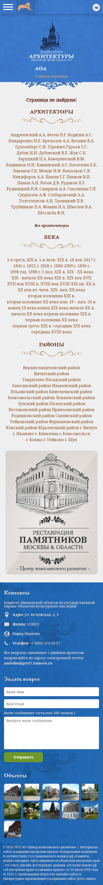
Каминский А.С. (52, 165)
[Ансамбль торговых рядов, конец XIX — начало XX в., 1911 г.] (12, 829)
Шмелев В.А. (79, 207)
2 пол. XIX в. (54, 272)
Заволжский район (31, 385)
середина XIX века (72, 326)
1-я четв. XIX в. (54, 260)
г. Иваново (23, 433)
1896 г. (84, 266)
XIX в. (60, 278)
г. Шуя (71, 439)
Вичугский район (51, 373)
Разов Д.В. (50, 183)
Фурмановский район (71, 421)
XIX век (74, 278)
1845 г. (19, 266)
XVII (87, 278)
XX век (25, 290)
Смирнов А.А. (53, 189)
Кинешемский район (70, 391)
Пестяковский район (29, 409)
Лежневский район (75, 397)
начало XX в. (82, 308)
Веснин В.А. (82, 141)
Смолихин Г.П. (82, 189)
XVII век (15, 284)
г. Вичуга (88, 427)
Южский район (21, 427)
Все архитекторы (51, 225)
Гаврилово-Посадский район (51, 379)
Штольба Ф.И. (51, 213)
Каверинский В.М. (66, 159)
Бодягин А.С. (80, 135)
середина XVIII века (51, 332)
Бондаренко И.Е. (25, 141)
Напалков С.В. (76, 171)
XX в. (91, 284)
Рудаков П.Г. (73, 183)
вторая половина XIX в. (51, 296)
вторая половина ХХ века (33, 302)
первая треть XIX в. (32, 326)
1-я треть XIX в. (22, 260)
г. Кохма (34, 439)
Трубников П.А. (26, 207)
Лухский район (33, 403)
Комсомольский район (31, 397)
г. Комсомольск (74, 433)
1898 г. (34, 272)
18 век (76, 260)
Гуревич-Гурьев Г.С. (68, 147)
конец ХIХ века (53, 308)
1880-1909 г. (65, 266)
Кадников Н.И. (21, 165)
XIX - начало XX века (32, 278)
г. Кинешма (46, 433)
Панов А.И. (28, 183)
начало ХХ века (27, 314)
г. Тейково (53, 439)
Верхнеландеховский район (51, 367)
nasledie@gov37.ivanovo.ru (28, 663)
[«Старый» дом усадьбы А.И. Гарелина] (31, 792)
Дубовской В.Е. (53, 153)
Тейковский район (29, 421)
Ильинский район (29, 391)
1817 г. (90, 260)
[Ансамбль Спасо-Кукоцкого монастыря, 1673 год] (89, 810)
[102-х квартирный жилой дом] (51, 792)
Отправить (24, 757)
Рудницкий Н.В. (22, 189)
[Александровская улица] (70, 792)
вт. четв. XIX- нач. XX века (58, 290)
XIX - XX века (80, 272)
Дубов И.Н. (27, 153)
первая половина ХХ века (51, 320)
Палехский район (67, 403)
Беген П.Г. (57, 135)
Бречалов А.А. (56, 141)
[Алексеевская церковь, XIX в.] (89, 792)
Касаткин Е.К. (83, 165)
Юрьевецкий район (58, 427)
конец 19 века (22, 308)
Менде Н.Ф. (50, 171)
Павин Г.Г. (56, 177)
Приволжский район (73, 409)
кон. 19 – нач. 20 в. (78, 302)
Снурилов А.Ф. (32, 195)
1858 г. (46, 266)
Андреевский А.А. (28, 135)
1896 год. (18, 272)
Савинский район (74, 415)
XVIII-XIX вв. (72, 284)
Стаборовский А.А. (66, 195)
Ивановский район (71, 385)
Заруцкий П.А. (32, 159)
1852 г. (33, 266)
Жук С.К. (78, 153)
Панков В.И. (79, 177)
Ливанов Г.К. (25, 171)
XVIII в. (32, 284)
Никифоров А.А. (28, 177)
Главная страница (51, 76)
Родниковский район (32, 415)
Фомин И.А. (54, 207)
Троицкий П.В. (69, 201)
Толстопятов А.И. (36, 201)
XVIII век (49, 284)
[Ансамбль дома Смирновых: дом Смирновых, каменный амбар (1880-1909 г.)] (70, 810)
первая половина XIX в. (68, 314)
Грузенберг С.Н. (31, 147)
